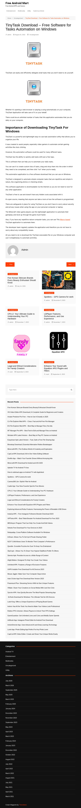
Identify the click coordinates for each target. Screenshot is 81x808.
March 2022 (10, 773)
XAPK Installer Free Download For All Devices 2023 (26, 569)
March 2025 (10, 699)
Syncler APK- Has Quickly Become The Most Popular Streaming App (32, 592)
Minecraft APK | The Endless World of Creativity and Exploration (30, 449)
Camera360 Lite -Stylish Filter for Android (22, 481)
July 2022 (9, 764)
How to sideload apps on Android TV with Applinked (26, 472)
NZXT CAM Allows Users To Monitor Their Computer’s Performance (31, 541)
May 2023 (9, 727)
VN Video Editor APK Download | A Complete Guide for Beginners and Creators (35, 412)
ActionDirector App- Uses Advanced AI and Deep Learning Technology (32, 625)
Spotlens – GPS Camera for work (58, 297)
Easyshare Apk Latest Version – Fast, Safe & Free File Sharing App (31, 440)
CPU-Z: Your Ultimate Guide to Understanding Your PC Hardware (21, 316)
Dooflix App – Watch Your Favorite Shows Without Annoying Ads (30, 458)
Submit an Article (38, 11)
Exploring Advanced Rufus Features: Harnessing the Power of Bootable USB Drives (37, 509)
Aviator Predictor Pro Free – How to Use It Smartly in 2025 (28, 417)
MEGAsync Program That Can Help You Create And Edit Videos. (30, 523)
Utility (29, 11)
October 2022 (10, 755)
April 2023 (9, 731)
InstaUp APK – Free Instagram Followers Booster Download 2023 (30, 514)
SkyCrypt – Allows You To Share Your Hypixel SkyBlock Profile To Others (33, 551)
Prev (11, 264)
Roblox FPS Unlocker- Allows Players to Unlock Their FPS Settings (31, 611)
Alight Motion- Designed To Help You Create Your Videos (28, 560)
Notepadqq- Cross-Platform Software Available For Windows (29, 532)
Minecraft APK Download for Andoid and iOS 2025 (25, 463)
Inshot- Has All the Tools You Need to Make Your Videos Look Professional (34, 606)
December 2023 (11, 713)
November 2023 (11, 718)
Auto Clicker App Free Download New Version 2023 (26, 578)
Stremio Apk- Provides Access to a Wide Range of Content (28, 555)
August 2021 (10, 778)
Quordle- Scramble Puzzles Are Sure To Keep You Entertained (29, 546)
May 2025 (9, 695)
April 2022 (9, 768)
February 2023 (11, 741)
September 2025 (11, 690)
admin (9, 34)
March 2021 (10, 796)
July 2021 (9, 782)
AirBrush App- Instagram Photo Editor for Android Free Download (30, 620)
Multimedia (21, 11)
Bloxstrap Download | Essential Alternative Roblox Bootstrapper (30, 444)
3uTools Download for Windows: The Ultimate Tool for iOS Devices (31, 597)
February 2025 (11, 704)
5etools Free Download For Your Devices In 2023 (25, 528)
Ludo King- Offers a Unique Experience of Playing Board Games (30, 602)
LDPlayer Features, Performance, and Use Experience (54, 316)
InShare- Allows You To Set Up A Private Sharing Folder (27, 537)
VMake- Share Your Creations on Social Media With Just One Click (31, 588)
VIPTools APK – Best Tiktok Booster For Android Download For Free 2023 (33, 518)
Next (70, 264)
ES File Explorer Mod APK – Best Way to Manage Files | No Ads (30, 426)
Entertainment (11, 11)
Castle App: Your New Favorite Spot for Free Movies (26, 486)
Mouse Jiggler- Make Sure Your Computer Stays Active (27, 574)
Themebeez (23, 805)
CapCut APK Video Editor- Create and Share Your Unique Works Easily (33, 634)
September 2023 (11, 722)
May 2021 (9, 787)
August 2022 (10, 759)
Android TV (10, 651)
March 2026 (10, 685)
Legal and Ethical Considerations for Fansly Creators (26, 500)
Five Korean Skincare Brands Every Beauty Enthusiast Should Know (22, 280)
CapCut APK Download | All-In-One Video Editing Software (28, 454)
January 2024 (10, 708)
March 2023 (10, 736)
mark (11, 372)
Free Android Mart (17, 3)
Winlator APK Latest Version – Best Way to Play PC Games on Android (32, 435)
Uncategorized (34, 34)
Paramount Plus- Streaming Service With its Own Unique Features (31, 583)
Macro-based (65, 220)
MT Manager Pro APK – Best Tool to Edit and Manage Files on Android (32, 430)
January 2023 (10, 745)
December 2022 (11, 750)
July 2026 (9, 681)
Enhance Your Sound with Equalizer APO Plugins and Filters (56, 368)
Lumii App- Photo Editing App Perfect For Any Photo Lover (28, 629)
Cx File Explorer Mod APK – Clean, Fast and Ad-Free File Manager (31, 421)
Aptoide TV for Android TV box (18, 468)
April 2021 (9, 792)
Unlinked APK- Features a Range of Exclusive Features (27, 565)
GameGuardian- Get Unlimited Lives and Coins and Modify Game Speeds (33, 615)
